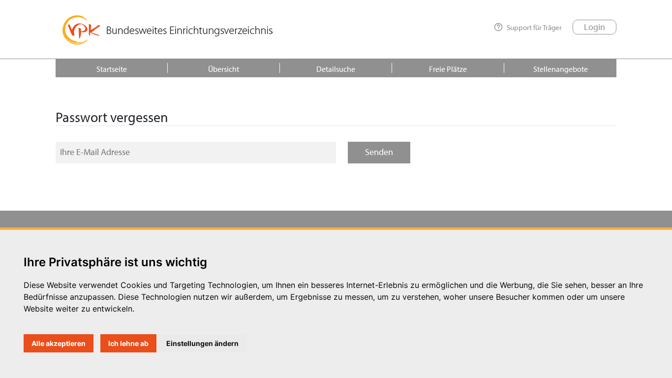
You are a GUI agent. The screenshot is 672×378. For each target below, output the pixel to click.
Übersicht (223, 69)
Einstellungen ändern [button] (202, 343)
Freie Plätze (448, 69)
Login (594, 26)
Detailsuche (335, 69)
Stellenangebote (560, 69)
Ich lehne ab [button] (128, 343)
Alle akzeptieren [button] (58, 343)
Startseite (111, 69)
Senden (379, 152)
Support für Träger (534, 27)
